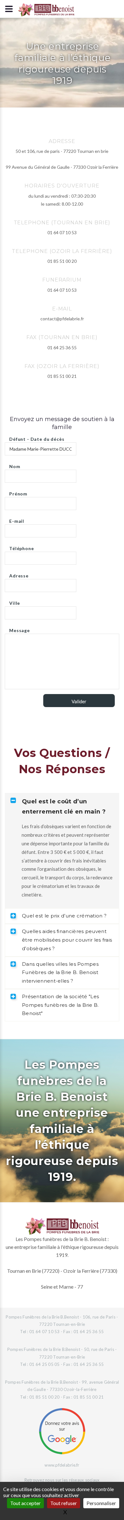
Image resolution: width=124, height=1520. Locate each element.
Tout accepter (25, 1503)
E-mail (16, 519)
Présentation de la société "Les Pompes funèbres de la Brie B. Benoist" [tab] (60, 1005)
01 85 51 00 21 (62, 376)
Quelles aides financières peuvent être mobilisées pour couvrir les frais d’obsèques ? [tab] (67, 939)
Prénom (18, 492)
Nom (14, 465)
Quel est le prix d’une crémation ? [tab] (64, 916)
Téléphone (21, 547)
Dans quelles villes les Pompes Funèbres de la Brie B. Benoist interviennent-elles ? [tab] (60, 972)
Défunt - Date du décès (36, 437)
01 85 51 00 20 (62, 261)
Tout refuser (63, 1503)
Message (19, 629)
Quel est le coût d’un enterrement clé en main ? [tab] (64, 806)
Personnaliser (101, 1503)
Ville (14, 601)
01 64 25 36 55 (62, 347)
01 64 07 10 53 (62, 232)
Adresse (19, 574)
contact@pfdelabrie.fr (62, 318)
